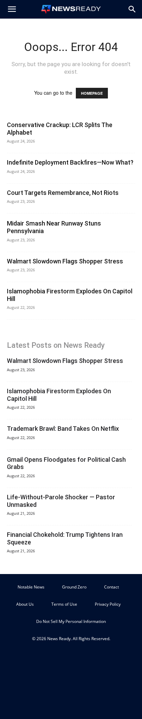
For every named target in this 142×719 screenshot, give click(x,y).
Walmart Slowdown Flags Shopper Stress (65, 261)
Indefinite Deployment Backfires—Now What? (70, 162)
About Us (25, 604)
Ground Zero (74, 587)
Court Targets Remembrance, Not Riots (63, 192)
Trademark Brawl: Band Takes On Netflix (63, 428)
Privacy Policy (108, 604)
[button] (12, 9)
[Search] (132, 9)
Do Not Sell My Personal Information (71, 621)
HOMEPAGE (92, 93)
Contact (111, 587)
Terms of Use (64, 604)
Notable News (31, 587)
